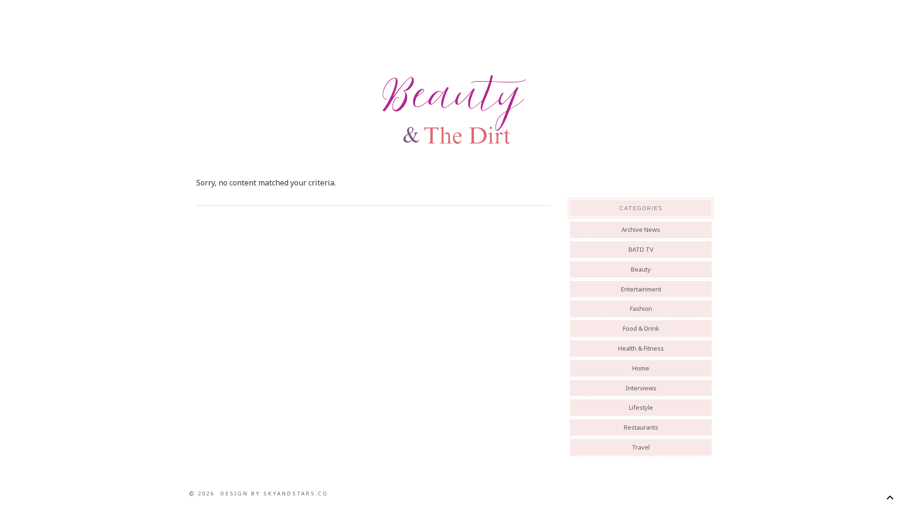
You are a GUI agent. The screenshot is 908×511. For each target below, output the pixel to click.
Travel (641, 447)
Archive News (640, 229)
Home (640, 368)
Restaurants (641, 427)
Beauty (641, 269)
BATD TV (641, 249)
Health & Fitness (641, 348)
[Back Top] (890, 497)
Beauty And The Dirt (454, 110)
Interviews (641, 388)
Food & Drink (641, 328)
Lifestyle (641, 407)
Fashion (641, 308)
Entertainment (641, 289)
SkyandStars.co (295, 493)
